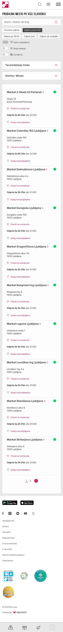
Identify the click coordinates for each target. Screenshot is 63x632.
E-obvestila (7, 549)
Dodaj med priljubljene (20, 122)
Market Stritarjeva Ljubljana (24, 439)
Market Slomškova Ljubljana (24, 401)
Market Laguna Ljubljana (22, 323)
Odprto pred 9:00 (32, 30)
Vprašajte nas (8, 521)
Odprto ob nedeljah (49, 36)
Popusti (38, 627)
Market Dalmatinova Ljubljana (25, 169)
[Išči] (39, 4)
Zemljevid (17, 54)
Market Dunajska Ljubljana (23, 207)
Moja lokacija (19, 48)
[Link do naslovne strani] (5, 5)
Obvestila (6, 532)
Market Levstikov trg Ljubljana (25, 362)
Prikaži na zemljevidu (20, 108)
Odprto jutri (29, 36)
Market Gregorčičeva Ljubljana (26, 246)
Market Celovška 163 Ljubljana (25, 130)
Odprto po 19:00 (11, 36)
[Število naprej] (36, 481)
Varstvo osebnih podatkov (13, 555)
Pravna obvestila (9, 543)
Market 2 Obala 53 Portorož (23, 92)
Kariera (5, 526)
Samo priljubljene (21, 42)
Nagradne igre (8, 538)
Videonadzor (7, 560)
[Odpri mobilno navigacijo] (58, 4)
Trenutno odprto (11, 30)
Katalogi (24, 627)
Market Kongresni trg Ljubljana (26, 285)
